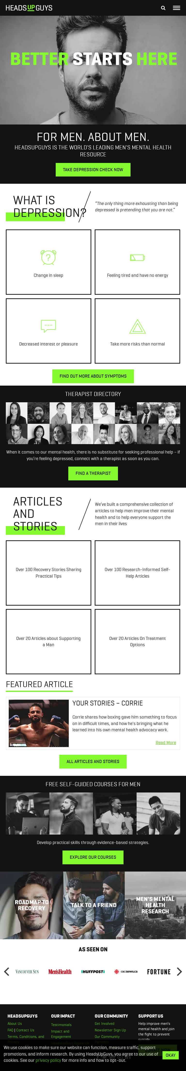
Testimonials (61, 1024)
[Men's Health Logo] (60, 971)
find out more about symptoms (93, 376)
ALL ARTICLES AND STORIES (93, 761)
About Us (15, 1023)
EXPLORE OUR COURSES (93, 857)
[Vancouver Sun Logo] (27, 972)
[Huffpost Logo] (93, 971)
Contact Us (25, 1030)
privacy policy (48, 1060)
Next (177, 971)
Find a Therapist (93, 473)
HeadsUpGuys (29, 8)
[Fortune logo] (158, 972)
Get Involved (104, 1023)
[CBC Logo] (126, 971)
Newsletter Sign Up (110, 1030)
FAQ (10, 1030)
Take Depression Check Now (93, 169)
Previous (8, 971)
